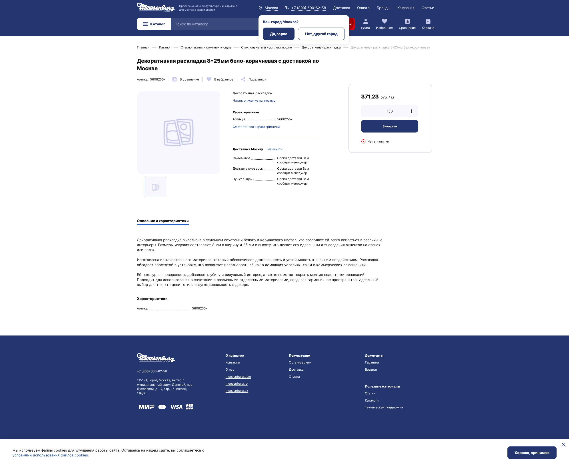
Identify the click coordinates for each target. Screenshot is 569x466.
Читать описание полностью (254, 100)
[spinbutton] (390, 111)
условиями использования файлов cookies (50, 455)
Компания (406, 8)
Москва (271, 8)
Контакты (233, 362)
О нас (230, 369)
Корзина (428, 28)
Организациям (300, 362)
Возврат (371, 369)
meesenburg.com (238, 376)
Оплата (363, 8)
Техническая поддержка (384, 407)
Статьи (428, 8)
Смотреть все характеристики (256, 127)
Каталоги (372, 400)
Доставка (341, 8)
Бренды (383, 8)
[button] (367, 111)
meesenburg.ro (237, 383)
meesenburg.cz (237, 390)
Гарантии (372, 362)
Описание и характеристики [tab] (163, 221)
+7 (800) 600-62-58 (308, 8)
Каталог (157, 24)
